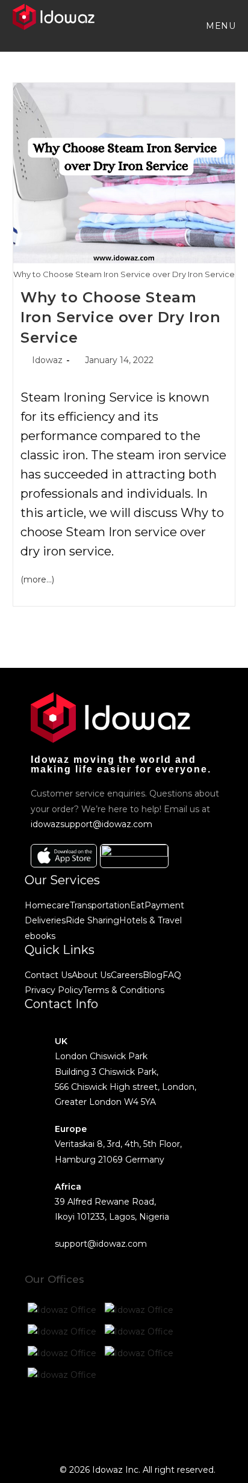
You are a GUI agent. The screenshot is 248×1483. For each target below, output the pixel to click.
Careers (127, 975)
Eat (137, 905)
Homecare (47, 905)
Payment (164, 905)
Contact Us (48, 975)
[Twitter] (72, 1419)
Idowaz (47, 360)
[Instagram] (105, 1419)
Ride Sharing (92, 920)
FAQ (172, 975)
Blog (153, 975)
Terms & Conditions (123, 990)
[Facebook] (40, 1419)
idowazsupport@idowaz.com (91, 824)
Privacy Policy (54, 990)
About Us (91, 975)
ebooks (40, 936)
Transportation (100, 905)
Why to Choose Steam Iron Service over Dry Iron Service (120, 317)
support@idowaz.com (101, 1243)
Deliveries (45, 920)
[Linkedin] (137, 1419)
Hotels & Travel (150, 920)
